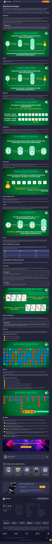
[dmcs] (5, 533)
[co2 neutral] (38, 533)
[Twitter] (6, 506)
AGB (24, 537)
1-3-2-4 (32, 12)
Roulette (14, 248)
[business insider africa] (22, 523)
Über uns (4, 537)
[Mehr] (50, 540)
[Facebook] (8, 506)
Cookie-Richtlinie (17, 537)
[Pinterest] (11, 506)
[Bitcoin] (6, 523)
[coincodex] (45, 523)
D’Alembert (14, 12)
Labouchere (19, 12)
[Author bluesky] (47, 457)
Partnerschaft (12, 537)
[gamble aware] (26, 533)
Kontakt (8, 537)
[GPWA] (16, 533)
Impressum (21, 537)
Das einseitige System (26, 12)
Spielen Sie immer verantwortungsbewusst (43, 528)
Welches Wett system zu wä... (39, 12)
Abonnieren (42, 486)
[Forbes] (14, 523)
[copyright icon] (29, 523)
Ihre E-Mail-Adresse (23, 486)
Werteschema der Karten (42, 276)
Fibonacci (9, 12)
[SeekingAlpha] (37, 523)
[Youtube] (4, 506)
